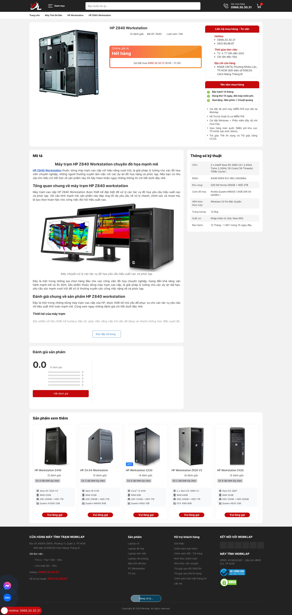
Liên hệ (178, 583)
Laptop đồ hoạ (136, 548)
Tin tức (132, 573)
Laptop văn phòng (138, 558)
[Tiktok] (238, 545)
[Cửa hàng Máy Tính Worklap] (36, 6)
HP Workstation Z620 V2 (187, 470)
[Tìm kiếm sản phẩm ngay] (196, 6)
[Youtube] (230, 545)
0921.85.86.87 (225, 43)
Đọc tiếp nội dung (106, 334)
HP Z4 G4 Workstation (94, 470)
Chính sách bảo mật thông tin (190, 578)
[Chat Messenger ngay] (7, 586)
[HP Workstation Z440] (55, 446)
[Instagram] (253, 545)
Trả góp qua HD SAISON (187, 568)
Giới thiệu (179, 543)
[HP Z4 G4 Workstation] (100, 446)
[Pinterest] (260, 545)
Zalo (7, 597)
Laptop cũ (133, 543)
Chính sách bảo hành (185, 548)
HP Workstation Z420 (230, 470)
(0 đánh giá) (137, 33)
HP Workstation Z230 (139, 470)
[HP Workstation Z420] (237, 446)
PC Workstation (136, 568)
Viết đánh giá (61, 393)
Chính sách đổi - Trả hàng (188, 553)
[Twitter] (245, 545)
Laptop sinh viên (137, 553)
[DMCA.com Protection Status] (241, 582)
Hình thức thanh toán (185, 558)
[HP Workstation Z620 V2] (192, 446)
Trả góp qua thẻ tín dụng (188, 573)
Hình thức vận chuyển (186, 563)
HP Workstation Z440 (48, 470)
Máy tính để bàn (137, 563)
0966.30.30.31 (241, 7)
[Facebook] (223, 545)
